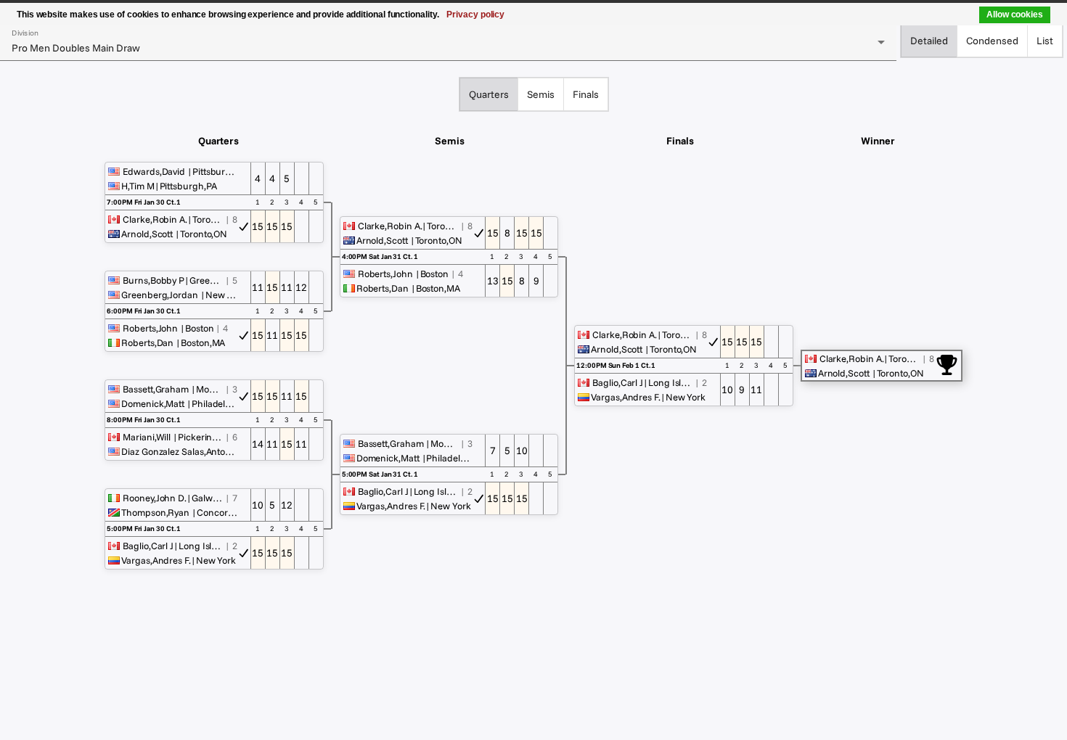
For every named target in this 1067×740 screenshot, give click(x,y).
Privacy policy (475, 14)
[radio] (929, 41)
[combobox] (448, 48)
